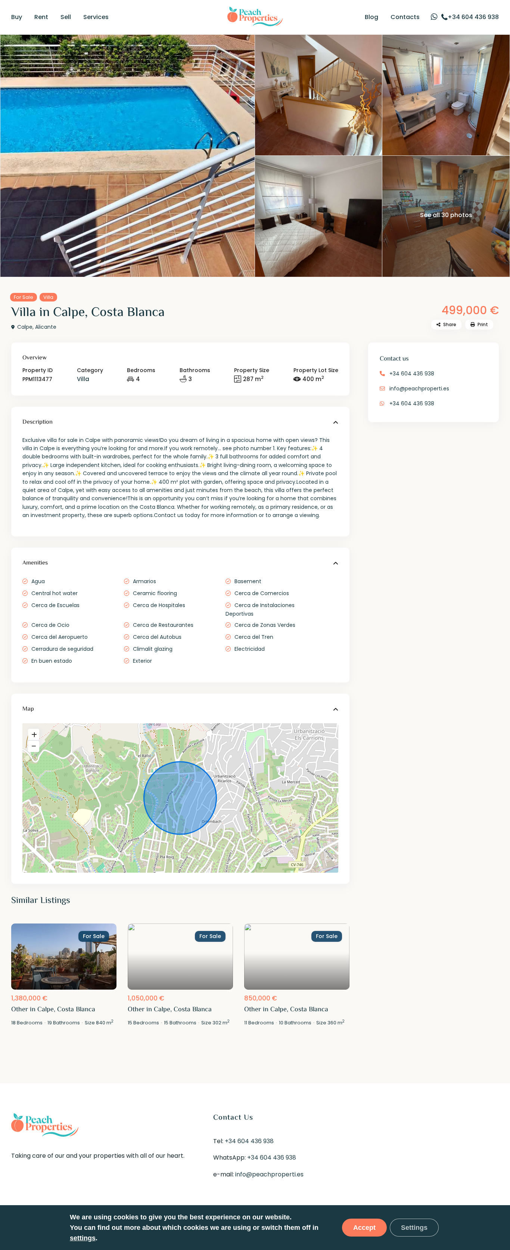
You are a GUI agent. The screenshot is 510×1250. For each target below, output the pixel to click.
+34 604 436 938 (411, 373)
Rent (41, 17)
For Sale (23, 297)
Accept (364, 1227)
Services (96, 17)
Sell (65, 17)
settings (83, 1238)
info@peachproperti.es (419, 388)
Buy (16, 17)
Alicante (45, 327)
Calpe (24, 327)
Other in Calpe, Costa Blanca (53, 1010)
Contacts (405, 17)
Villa (48, 297)
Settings (414, 1227)
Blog (371, 17)
